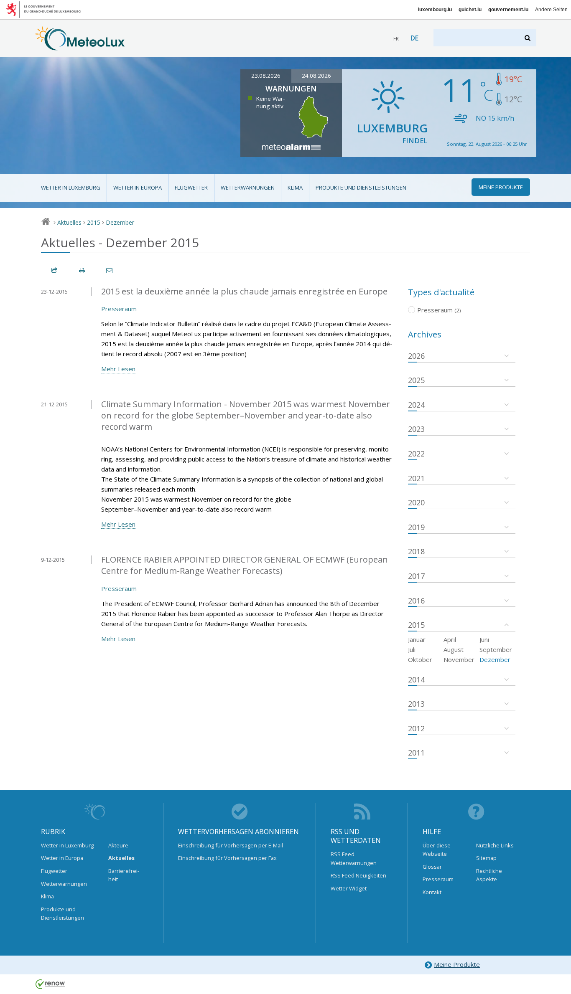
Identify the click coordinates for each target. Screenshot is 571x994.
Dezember (120, 222)
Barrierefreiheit (123, 875)
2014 (416, 679)
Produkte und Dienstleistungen (361, 187)
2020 (416, 502)
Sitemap (486, 858)
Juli (412, 649)
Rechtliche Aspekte (489, 875)
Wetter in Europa (137, 187)
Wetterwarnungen (248, 187)
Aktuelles (69, 222)
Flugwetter (191, 187)
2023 (416, 429)
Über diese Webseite (437, 849)
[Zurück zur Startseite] (80, 46)
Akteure (118, 845)
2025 (416, 380)
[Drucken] (82, 270)
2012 (416, 728)
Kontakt (432, 892)
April (450, 639)
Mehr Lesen (118, 369)
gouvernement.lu (508, 10)
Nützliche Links (495, 845)
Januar (417, 639)
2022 (416, 454)
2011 (416, 753)
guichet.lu (470, 10)
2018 (416, 551)
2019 (416, 527)
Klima (295, 187)
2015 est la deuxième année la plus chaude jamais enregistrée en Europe (244, 291)
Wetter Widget (349, 888)
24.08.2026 (316, 75)
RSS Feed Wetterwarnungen (354, 858)
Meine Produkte (457, 964)
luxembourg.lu (435, 10)
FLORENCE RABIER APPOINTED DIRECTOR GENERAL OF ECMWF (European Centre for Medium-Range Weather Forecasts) (244, 565)
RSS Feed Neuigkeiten (358, 875)
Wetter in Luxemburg (70, 187)
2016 (416, 601)
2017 (416, 576)
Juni (484, 639)
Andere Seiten (551, 10)
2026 (416, 356)
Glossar (432, 866)
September (495, 649)
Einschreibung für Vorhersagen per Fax (227, 858)
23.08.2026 (265, 75)
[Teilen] (55, 270)
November (459, 659)
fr (396, 38)
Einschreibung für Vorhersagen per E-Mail (230, 845)
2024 (416, 405)
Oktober (420, 659)
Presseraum (119, 308)
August (454, 649)
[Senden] (110, 270)
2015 (93, 222)
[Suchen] (528, 37)
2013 (416, 704)
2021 (416, 478)
